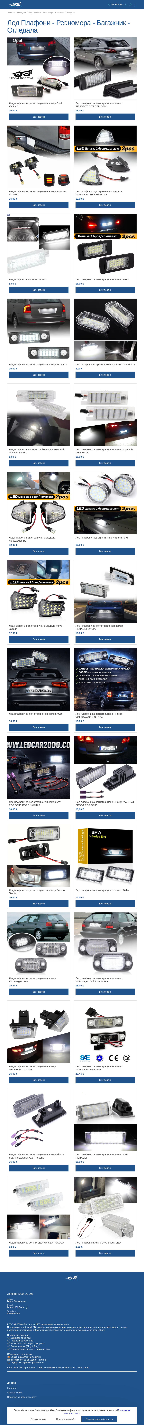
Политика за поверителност (21, 1397)
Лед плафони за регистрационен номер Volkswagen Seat (32, 980)
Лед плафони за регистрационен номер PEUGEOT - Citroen (32, 1068)
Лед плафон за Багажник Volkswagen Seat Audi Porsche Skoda (36, 451)
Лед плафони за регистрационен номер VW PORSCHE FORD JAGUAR (35, 804)
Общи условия (14, 1392)
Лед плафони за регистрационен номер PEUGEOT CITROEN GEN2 (99, 105)
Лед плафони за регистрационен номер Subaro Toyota (37, 892)
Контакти (11, 1388)
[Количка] (126, 5)
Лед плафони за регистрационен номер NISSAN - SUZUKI (38, 193)
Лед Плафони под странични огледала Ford (102, 537)
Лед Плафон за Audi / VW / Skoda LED (98, 1242)
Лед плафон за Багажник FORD (28, 279)
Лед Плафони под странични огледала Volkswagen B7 (32, 539)
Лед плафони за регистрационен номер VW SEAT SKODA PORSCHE (105, 804)
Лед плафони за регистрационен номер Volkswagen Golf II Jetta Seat (99, 980)
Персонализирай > (66, 1419)
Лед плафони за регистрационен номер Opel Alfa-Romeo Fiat (105, 451)
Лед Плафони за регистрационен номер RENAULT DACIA (99, 627)
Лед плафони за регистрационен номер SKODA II (38, 364)
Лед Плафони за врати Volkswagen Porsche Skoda (105, 364)
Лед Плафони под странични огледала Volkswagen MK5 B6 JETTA (99, 193)
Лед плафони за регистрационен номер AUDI (36, 713)
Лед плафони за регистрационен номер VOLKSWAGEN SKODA (99, 715)
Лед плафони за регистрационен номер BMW (102, 279)
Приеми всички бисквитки (99, 1419)
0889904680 (117, 5)
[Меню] (135, 5)
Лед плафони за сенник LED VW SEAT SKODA (36, 1242)
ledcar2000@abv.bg (17, 1307)
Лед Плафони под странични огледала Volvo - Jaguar (36, 627)
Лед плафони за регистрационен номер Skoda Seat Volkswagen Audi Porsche (36, 1156)
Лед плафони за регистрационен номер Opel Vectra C (35, 105)
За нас (11, 1382)
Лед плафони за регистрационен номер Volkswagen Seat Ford (99, 1068)
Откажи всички (38, 1419)
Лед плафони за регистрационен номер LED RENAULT (102, 1156)
